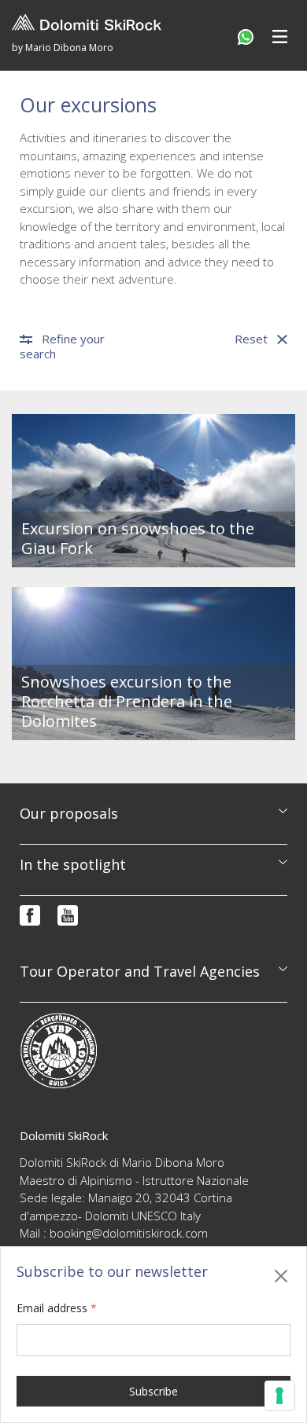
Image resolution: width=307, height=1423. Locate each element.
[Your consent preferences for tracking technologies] (279, 1395)
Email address (57, 1307)
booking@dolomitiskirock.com (129, 1233)
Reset (251, 339)
